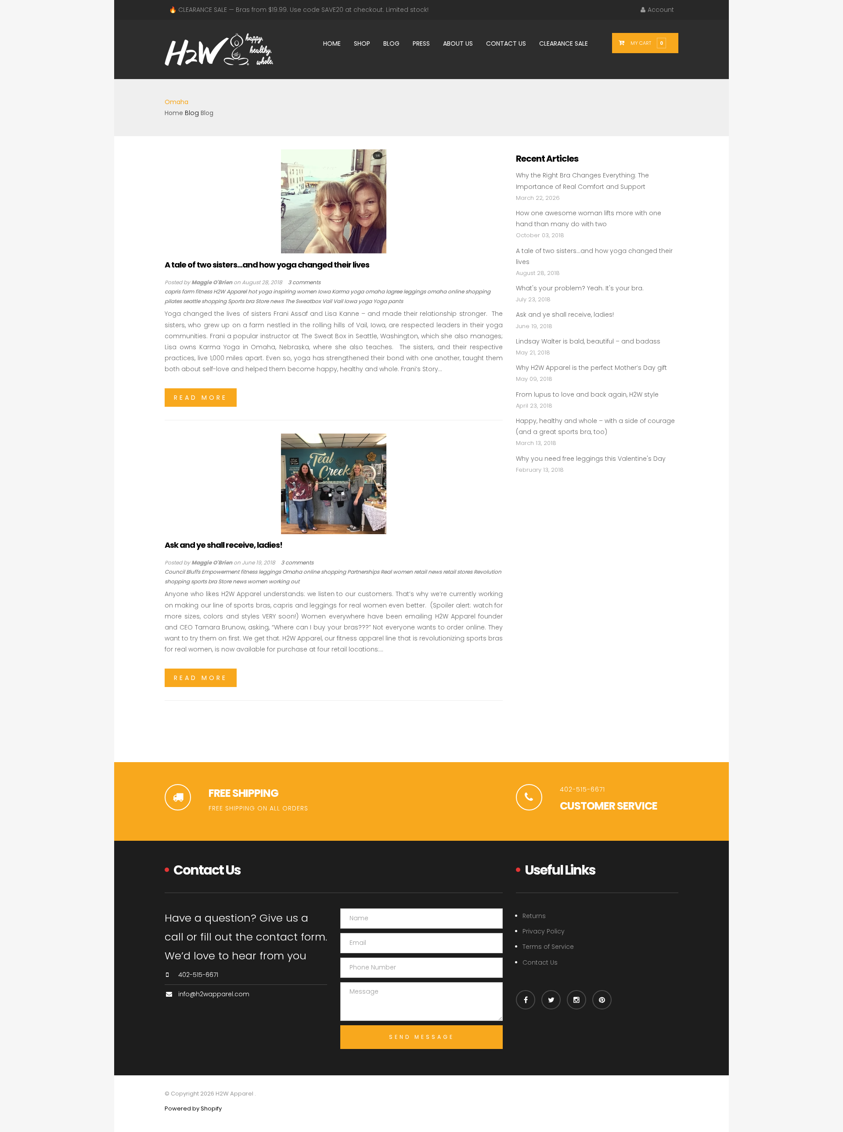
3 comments (304, 282)
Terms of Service (548, 946)
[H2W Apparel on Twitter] (551, 999)
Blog (192, 112)
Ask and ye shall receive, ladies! (223, 544)
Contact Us (540, 962)
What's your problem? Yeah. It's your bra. (580, 288)
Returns (534, 915)
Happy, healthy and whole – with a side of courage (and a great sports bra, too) (595, 426)
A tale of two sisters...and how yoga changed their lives (267, 264)
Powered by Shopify (193, 1108)
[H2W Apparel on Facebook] (525, 999)
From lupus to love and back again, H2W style (587, 394)
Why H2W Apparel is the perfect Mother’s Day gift (592, 367)
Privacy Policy (543, 931)
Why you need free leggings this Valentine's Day (591, 458)
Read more (200, 397)
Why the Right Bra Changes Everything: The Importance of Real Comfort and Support (582, 181)
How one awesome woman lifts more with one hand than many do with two (588, 218)
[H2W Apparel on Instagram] (576, 999)
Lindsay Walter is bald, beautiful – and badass (588, 341)
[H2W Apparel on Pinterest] (602, 999)
